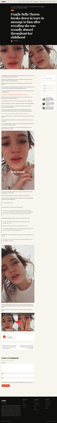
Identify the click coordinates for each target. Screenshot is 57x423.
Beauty (24, 1)
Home (20, 1)
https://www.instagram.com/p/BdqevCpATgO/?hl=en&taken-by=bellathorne (14, 113)
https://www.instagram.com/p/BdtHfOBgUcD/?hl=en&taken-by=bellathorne (14, 94)
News (31, 1)
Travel (51, 1)
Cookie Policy (48, 404)
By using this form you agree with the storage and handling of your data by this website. (17, 382)
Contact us (24, 407)
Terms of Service (48, 403)
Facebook (44, 88)
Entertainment (36, 1)
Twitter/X (44, 85)
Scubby (3, 1)
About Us (24, 403)
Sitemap (47, 408)
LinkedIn (44, 90)
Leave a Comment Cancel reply (47, 78)
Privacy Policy (25, 405)
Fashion (27, 1)
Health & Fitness (43, 1)
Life (47, 1)
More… (54, 1)
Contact (47, 406)
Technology (36, 409)
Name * (2, 373)
